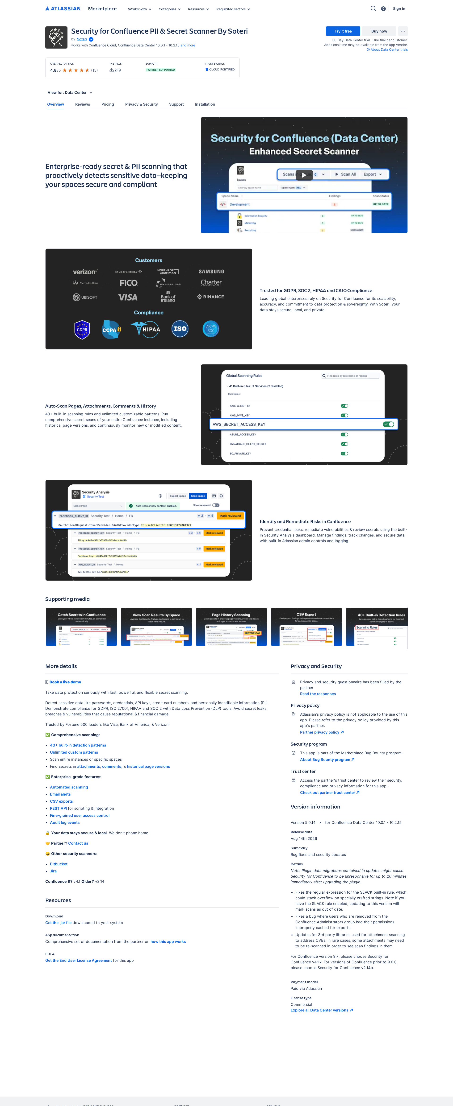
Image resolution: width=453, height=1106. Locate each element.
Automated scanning (69, 787)
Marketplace (102, 8)
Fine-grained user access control (79, 815)
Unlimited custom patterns (74, 752)
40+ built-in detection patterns (78, 745)
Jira (53, 871)
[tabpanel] (226, 568)
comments (111, 766)
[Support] (383, 8)
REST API (58, 808)
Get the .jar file (58, 922)
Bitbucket (58, 864)
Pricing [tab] (107, 104)
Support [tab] (176, 104)
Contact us (78, 843)
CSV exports (61, 801)
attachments (88, 766)
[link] (343, 31)
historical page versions (148, 766)
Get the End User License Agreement (78, 960)
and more (187, 45)
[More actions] (403, 31)
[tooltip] (90, 39)
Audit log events (65, 822)
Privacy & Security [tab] (141, 104)
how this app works (168, 941)
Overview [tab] (55, 104)
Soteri (82, 39)
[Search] (373, 8)
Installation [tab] (205, 104)
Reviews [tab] (82, 104)
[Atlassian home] (62, 8)
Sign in (399, 8)
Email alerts (60, 794)
